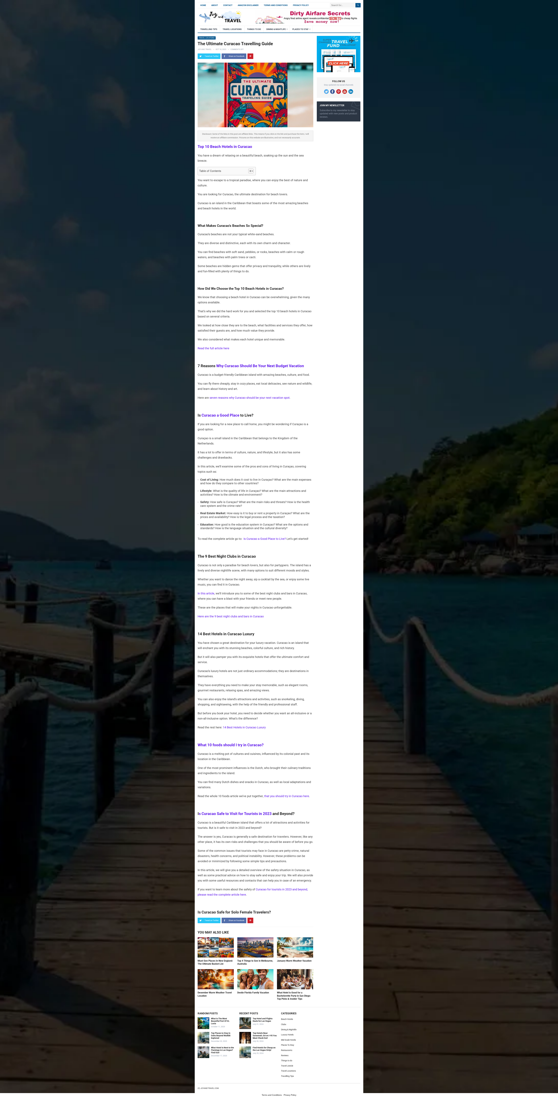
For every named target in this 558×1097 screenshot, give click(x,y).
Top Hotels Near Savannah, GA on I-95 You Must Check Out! (265, 1035)
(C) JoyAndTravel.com (208, 1088)
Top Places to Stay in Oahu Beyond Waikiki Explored (220, 1035)
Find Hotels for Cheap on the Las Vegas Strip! (264, 1048)
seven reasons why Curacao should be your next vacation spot (250, 397)
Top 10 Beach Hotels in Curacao (225, 146)
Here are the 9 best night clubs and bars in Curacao (231, 616)
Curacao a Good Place (220, 415)
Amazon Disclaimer (248, 5)
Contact (228, 5)
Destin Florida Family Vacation (253, 992)
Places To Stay (300, 29)
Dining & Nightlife (276, 29)
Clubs (283, 1024)
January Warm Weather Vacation (294, 960)
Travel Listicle (287, 1066)
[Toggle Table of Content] (249, 171)
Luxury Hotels (287, 1035)
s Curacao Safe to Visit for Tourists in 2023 (235, 813)
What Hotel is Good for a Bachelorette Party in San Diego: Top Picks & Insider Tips (294, 995)
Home (203, 5)
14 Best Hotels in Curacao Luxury (244, 727)
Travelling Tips (208, 29)
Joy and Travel (204, 49)
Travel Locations (232, 29)
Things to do (254, 29)
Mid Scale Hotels (288, 1040)
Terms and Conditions (276, 5)
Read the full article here (213, 348)
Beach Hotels (287, 1019)
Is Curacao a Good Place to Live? (265, 539)
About (214, 5)
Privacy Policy (301, 5)
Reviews (284, 1055)
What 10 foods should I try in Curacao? (231, 745)
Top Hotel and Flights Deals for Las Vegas (262, 1019)
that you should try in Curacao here (286, 796)
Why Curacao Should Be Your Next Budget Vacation (260, 366)
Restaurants (286, 1050)
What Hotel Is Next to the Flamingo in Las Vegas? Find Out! (222, 1050)
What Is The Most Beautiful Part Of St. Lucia (220, 1021)
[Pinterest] (250, 56)
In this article (206, 593)
